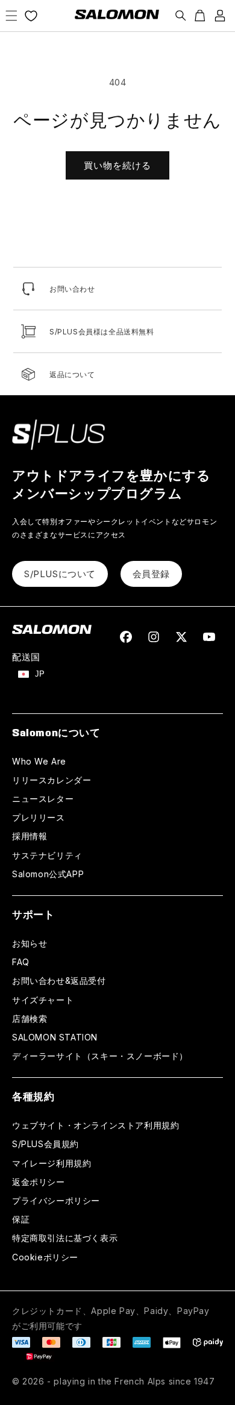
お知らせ (29, 943)
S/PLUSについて (60, 574)
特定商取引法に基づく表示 (65, 1238)
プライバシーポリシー (56, 1200)
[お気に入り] (31, 16)
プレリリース (38, 817)
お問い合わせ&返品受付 (59, 980)
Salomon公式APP (48, 874)
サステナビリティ (47, 855)
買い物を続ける (117, 165)
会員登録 (151, 574)
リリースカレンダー (51, 780)
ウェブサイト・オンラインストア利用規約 (95, 1125)
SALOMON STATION (55, 1037)
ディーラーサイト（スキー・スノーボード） (100, 1056)
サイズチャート (43, 1000)
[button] (11, 15)
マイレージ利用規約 (51, 1163)
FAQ (21, 962)
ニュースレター (43, 798)
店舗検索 (29, 1018)
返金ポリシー (38, 1182)
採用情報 (29, 836)
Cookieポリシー (45, 1257)
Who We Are (39, 761)
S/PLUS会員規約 (45, 1144)
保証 (21, 1219)
